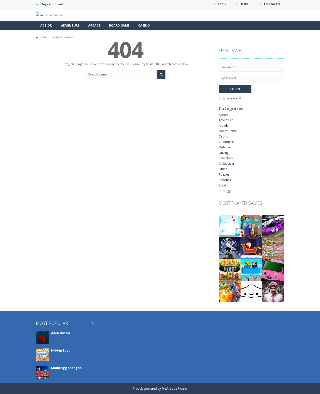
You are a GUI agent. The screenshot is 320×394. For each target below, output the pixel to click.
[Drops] (251, 291)
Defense (225, 147)
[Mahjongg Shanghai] (42, 372)
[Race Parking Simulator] (273, 226)
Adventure (70, 25)
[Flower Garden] (273, 248)
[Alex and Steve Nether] (251, 226)
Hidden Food (60, 350)
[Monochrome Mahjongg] (230, 248)
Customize (226, 142)
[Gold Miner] (230, 269)
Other (223, 169)
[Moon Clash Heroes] (230, 291)
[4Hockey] (230, 226)
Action (46, 25)
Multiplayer (226, 163)
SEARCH (245, 4)
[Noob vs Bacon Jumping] (251, 269)
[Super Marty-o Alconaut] (273, 291)
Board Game (119, 25)
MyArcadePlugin (174, 388)
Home (43, 37)
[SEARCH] (161, 74)
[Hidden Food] (42, 354)
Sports (223, 185)
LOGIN (222, 4)
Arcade (94, 25)
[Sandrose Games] (50, 15)
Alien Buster (60, 333)
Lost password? (230, 98)
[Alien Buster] (42, 337)
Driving (224, 153)
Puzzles (224, 174)
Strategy (225, 191)
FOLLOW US (272, 4)
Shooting (225, 180)
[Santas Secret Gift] (251, 248)
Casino (144, 25)
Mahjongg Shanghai (67, 368)
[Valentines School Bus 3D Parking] (273, 269)
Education (226, 158)
